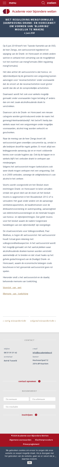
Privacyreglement (31, 444)
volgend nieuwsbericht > (43, 320)
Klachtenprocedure (44, 439)
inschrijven (27, 414)
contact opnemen (27, 381)
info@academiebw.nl (42, 352)
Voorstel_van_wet (12, 287)
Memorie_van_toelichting (15, 293)
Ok (29, 463)
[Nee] (55, 456)
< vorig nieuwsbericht (14, 320)
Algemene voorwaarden (20, 439)
